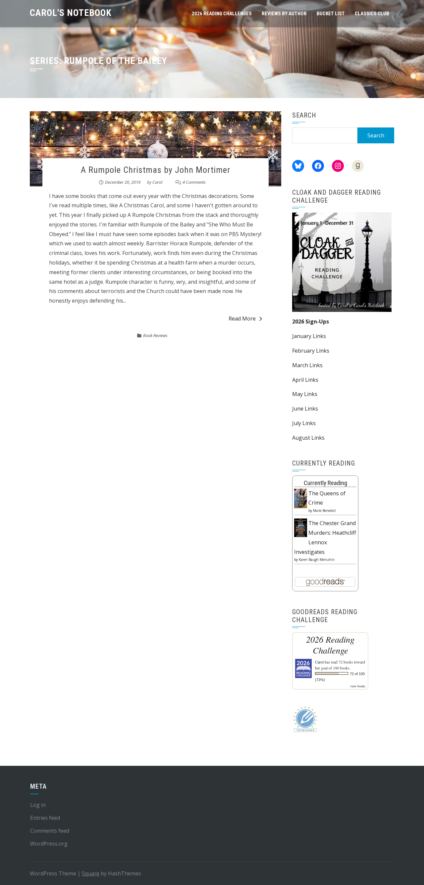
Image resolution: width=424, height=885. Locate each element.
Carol (157, 182)
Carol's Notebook (71, 12)
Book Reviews (155, 335)
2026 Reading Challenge (330, 644)
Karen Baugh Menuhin (317, 559)
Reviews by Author (284, 14)
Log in (38, 805)
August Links (308, 437)
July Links (304, 423)
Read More (242, 318)
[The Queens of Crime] (300, 498)
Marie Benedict (324, 510)
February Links (310, 350)
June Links (305, 408)
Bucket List (331, 14)
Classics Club (372, 14)
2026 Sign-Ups (310, 321)
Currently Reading (325, 483)
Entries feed (45, 817)
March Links (307, 365)
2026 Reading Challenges (222, 14)
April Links (305, 379)
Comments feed (49, 830)
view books (357, 686)
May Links (304, 394)
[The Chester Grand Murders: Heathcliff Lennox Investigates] (300, 527)
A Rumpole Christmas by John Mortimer (155, 170)
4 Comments (194, 182)
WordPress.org (49, 843)
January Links (309, 336)
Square (90, 873)
